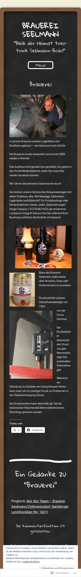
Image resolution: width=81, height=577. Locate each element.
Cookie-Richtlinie (31, 561)
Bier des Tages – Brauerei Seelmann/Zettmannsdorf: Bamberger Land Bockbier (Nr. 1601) (40, 506)
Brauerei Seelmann (40, 30)
